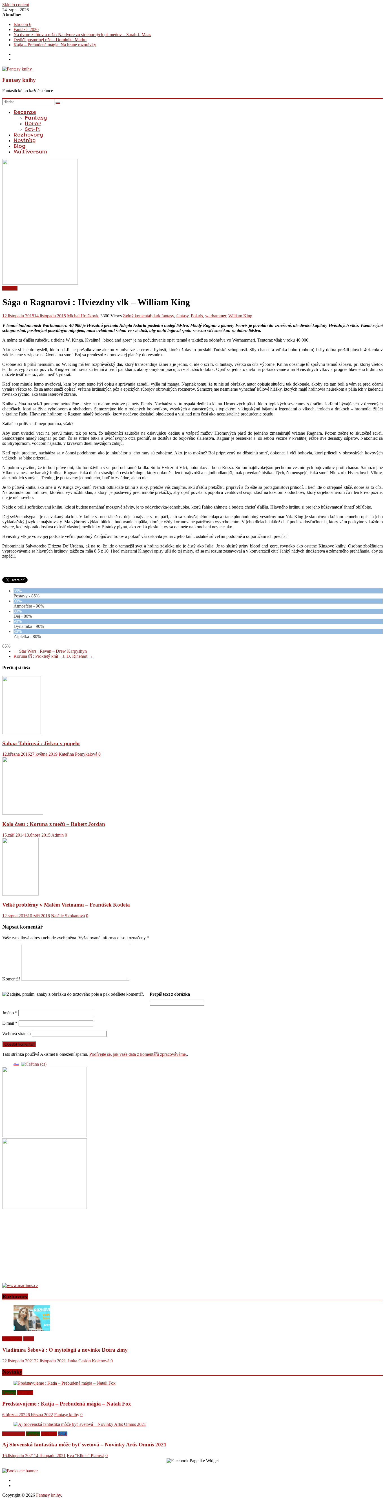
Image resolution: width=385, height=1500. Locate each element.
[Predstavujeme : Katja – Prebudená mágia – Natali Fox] (65, 1383)
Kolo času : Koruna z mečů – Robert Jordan (53, 824)
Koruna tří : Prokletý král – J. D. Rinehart (53, 656)
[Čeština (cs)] (34, 1063)
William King (240, 315)
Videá (28, 1338)
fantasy (182, 315)
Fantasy (36, 118)
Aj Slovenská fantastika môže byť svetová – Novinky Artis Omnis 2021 (84, 1445)
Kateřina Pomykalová (78, 754)
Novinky (25, 140)
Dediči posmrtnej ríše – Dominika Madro (50, 39)
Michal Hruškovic (83, 315)
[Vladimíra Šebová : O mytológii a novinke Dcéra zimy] (32, 1329)
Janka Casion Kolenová (88, 1360)
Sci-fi (32, 129)
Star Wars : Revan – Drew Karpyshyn (50, 651)
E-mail (9, 1023)
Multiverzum (30, 152)
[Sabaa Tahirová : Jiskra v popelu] (21, 732)
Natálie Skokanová (68, 915)
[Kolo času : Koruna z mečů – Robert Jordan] (22, 813)
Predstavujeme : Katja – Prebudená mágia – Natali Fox (66, 1404)
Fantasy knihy (19, 80)
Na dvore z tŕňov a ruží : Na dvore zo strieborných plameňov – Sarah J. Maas (82, 34)
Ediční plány (13, 1433)
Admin (57, 835)
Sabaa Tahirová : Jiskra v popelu (41, 743)
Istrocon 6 (22, 24)
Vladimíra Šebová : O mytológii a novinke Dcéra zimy (65, 1350)
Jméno (9, 1012)
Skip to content (15, 4)
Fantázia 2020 (26, 29)
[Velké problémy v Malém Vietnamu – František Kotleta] (20, 894)
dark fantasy (163, 315)
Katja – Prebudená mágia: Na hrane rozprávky (55, 44)
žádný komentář (137, 315)
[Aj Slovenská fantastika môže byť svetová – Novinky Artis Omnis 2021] (80, 1424)
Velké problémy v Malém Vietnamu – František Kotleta (66, 905)
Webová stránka (16, 1033)
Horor (33, 123)
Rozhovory (28, 135)
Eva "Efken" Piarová (85, 1455)
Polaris (197, 315)
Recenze (25, 112)
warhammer (215, 315)
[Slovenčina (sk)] (16, 1063)
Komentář (11, 978)
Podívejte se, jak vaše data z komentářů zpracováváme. (138, 1054)
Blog (19, 146)
